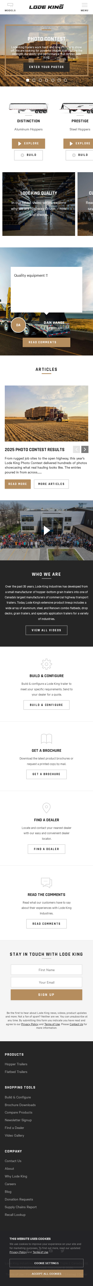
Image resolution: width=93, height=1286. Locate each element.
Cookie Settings (46, 1263)
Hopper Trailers (16, 1063)
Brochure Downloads (20, 1104)
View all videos (46, 630)
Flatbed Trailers (16, 1071)
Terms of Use (40, 1252)
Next (84, 449)
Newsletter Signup (18, 1119)
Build (32, 155)
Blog (8, 1191)
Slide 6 (60, 80)
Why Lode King (16, 1176)
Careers (10, 1183)
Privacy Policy (18, 1252)
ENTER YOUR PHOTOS (46, 67)
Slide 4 (47, 80)
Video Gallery (14, 1135)
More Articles (51, 484)
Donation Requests (19, 1199)
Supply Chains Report (21, 1206)
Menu (84, 10)
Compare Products (18, 1112)
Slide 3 (41, 80)
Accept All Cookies (47, 1273)
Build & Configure (18, 1097)
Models (10, 10)
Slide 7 (66, 80)
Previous (76, 449)
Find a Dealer (14, 1127)
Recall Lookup (15, 1214)
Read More (17, 484)
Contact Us (76, 1024)
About (9, 1168)
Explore (31, 143)
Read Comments (43, 342)
